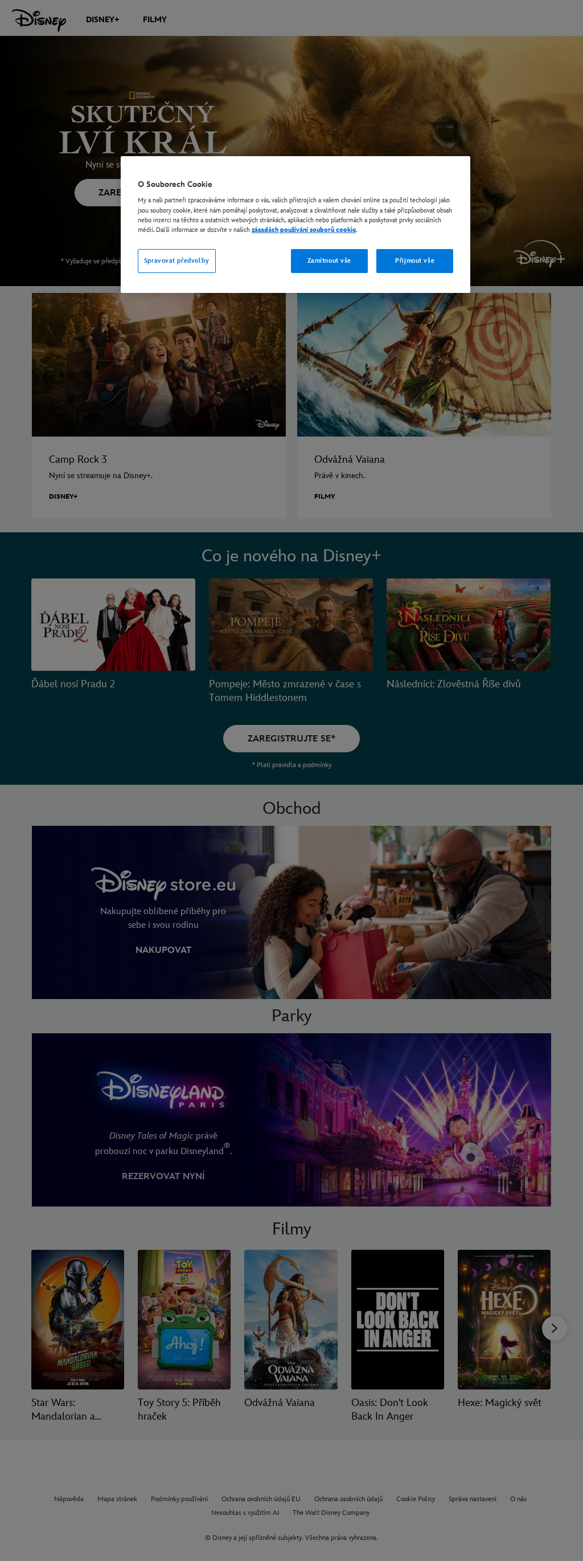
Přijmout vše (414, 260)
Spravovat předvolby (177, 260)
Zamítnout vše (329, 260)
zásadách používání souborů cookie (304, 230)
